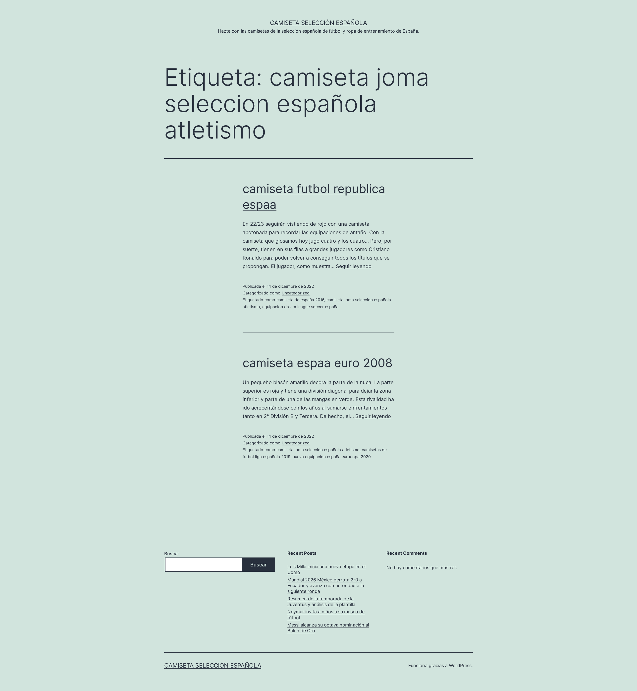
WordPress (460, 665)
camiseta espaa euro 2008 (318, 362)
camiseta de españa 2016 (300, 299)
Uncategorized (296, 292)
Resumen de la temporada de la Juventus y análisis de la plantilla (321, 601)
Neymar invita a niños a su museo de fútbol (326, 614)
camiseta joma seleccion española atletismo (318, 449)
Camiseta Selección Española (318, 22)
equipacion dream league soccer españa (300, 306)
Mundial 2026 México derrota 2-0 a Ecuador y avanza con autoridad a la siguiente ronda (325, 585)
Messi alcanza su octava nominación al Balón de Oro (328, 627)
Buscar (171, 553)
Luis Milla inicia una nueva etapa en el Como (326, 569)
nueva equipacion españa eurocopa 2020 (332, 456)
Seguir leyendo (354, 266)
